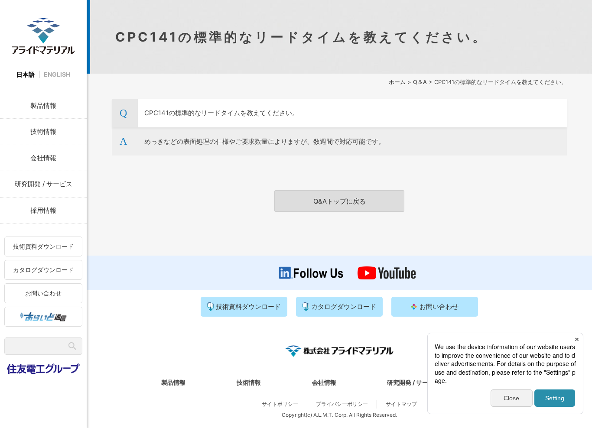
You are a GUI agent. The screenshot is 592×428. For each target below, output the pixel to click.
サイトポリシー (280, 404)
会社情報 (43, 158)
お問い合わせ (43, 293)
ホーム (397, 81)
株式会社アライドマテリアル (43, 35)
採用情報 (43, 210)
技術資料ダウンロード (43, 246)
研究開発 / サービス (43, 184)
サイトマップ (401, 404)
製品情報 (43, 105)
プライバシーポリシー (342, 404)
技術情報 (43, 131)
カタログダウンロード (43, 269)
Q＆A (420, 81)
